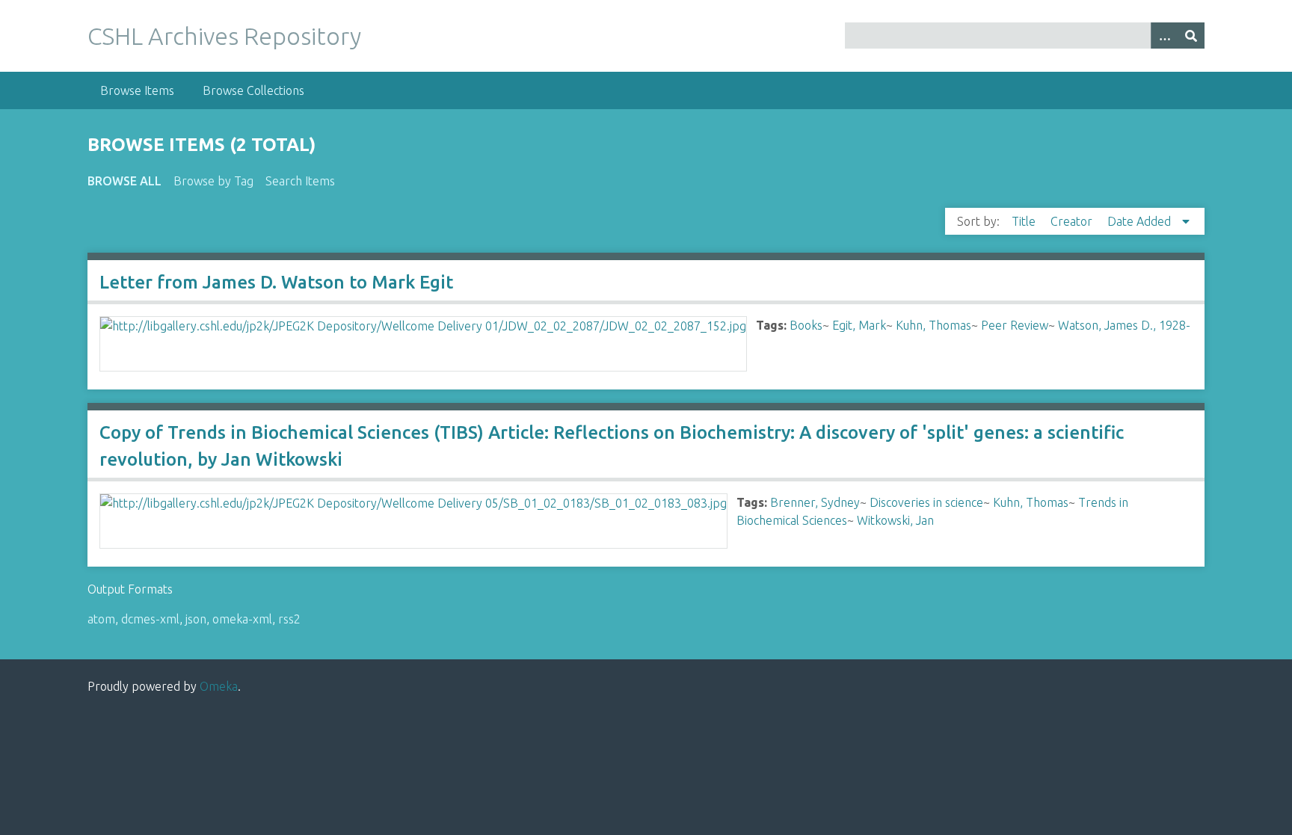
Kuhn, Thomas (933, 325)
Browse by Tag (213, 181)
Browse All (124, 181)
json (195, 619)
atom (101, 619)
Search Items (300, 181)
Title (1025, 221)
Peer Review (1014, 325)
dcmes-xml (150, 619)
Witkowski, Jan (895, 520)
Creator (1072, 221)
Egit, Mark (859, 325)
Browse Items (137, 90)
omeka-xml (242, 619)
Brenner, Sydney (815, 502)
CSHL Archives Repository (224, 35)
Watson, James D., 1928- (1124, 325)
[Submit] (1191, 35)
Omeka (219, 686)
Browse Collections (253, 90)
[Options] (1164, 35)
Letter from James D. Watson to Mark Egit (276, 282)
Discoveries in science (926, 502)
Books (806, 325)
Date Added (1140, 221)
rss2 (289, 619)
